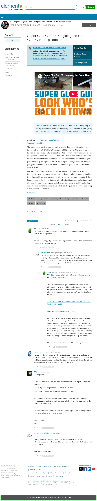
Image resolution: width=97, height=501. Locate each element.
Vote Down (37, 247)
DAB (36, 372)
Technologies (47, 466)
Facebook (85, 469)
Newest (66, 224)
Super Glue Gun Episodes (50, 140)
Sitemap (50, 476)
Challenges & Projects (18, 22)
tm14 (36, 228)
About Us (30, 473)
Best (59, 224)
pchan (12, 54)
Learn (39, 466)
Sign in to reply (33, 221)
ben (32, 203)
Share (12, 40)
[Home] (12, 7)
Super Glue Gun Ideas (35, 143)
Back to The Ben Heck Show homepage (49, 59)
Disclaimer (31, 193)
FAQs (51, 473)
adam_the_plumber (42, 352)
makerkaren (45, 253)
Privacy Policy (68, 473)
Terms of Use (58, 473)
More (61, 25)
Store (39, 470)
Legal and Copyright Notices (37, 476)
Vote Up (35, 247)
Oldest (53, 224)
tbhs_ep (42, 203)
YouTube (93, 469)
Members (31, 466)
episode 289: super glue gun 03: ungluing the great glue (59, 199)
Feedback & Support (41, 473)
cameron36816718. (41, 433)
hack (33, 199)
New (90, 25)
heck (86, 199)
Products (32, 470)
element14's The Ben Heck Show (58, 22)
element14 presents (36, 22)
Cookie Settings (59, 476)
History (40, 211)
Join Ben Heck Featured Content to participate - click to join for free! (48, 497)
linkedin (89, 469)
